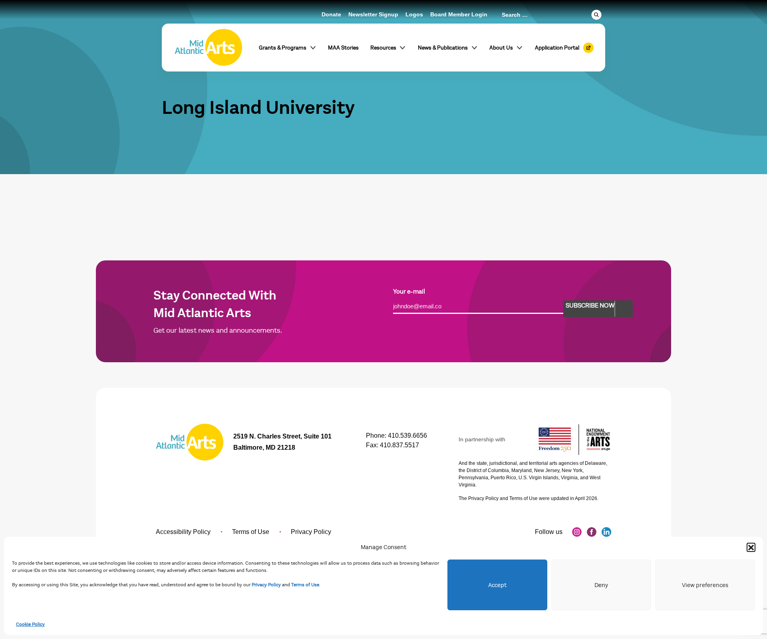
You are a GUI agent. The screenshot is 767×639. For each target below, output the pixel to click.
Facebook (591, 532)
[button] (751, 547)
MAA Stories (343, 47)
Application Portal (557, 47)
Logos (414, 14)
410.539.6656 (407, 435)
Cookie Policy (30, 624)
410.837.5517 (399, 445)
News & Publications (443, 47)
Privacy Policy (266, 584)
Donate (331, 14)
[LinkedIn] (606, 532)
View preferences (705, 585)
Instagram (577, 532)
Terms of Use (305, 584)
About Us (501, 47)
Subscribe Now (590, 305)
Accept (497, 585)
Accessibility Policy (183, 531)
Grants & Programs (282, 47)
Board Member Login (458, 14)
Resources (383, 47)
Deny (601, 585)
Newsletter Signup (373, 14)
